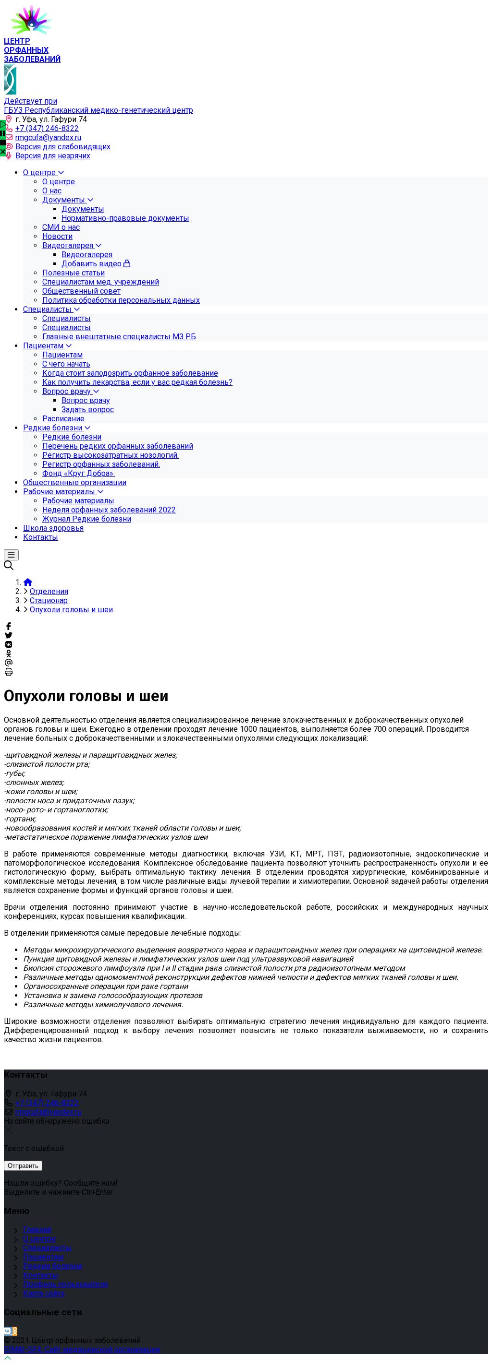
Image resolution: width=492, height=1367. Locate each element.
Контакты (40, 1275)
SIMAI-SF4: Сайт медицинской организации (82, 1349)
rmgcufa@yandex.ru (48, 137)
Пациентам (43, 1256)
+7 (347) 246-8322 (47, 128)
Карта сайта (43, 1293)
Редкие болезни (52, 1266)
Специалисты (47, 1247)
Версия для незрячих (52, 155)
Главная (37, 1229)
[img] (3, 151)
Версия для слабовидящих (63, 146)
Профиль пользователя (65, 1284)
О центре (39, 1238)
